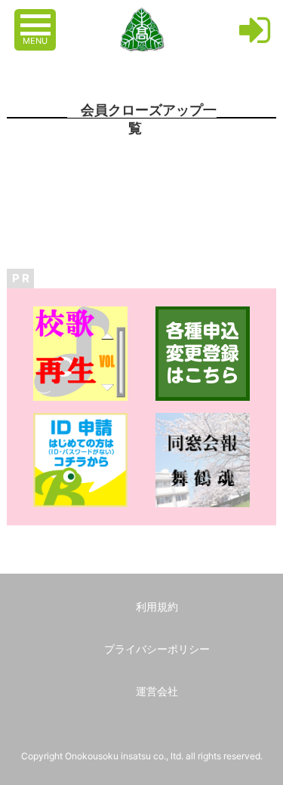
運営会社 (157, 691)
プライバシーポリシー (157, 648)
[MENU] (37, 17)
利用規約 (157, 606)
